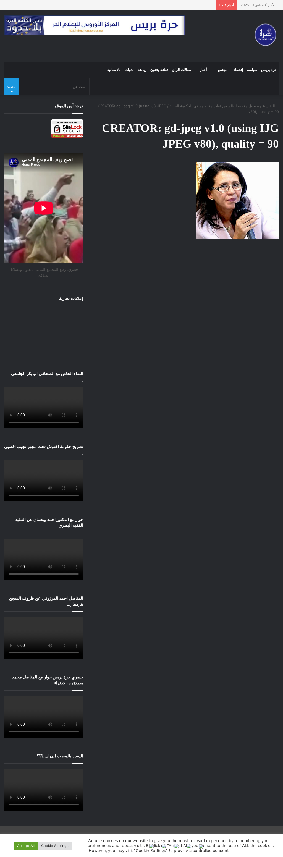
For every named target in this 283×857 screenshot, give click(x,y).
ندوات (129, 70)
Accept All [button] (26, 845)
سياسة (252, 70)
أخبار (203, 70)
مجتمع (222, 70)
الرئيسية (269, 106)
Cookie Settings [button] (55, 845)
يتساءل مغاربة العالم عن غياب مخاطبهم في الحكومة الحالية (214, 106)
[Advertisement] (43, 334)
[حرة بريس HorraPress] (264, 36)
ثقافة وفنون (159, 70)
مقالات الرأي (181, 70)
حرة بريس (269, 70)
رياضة (142, 70)
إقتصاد (238, 70)
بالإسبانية (114, 70)
